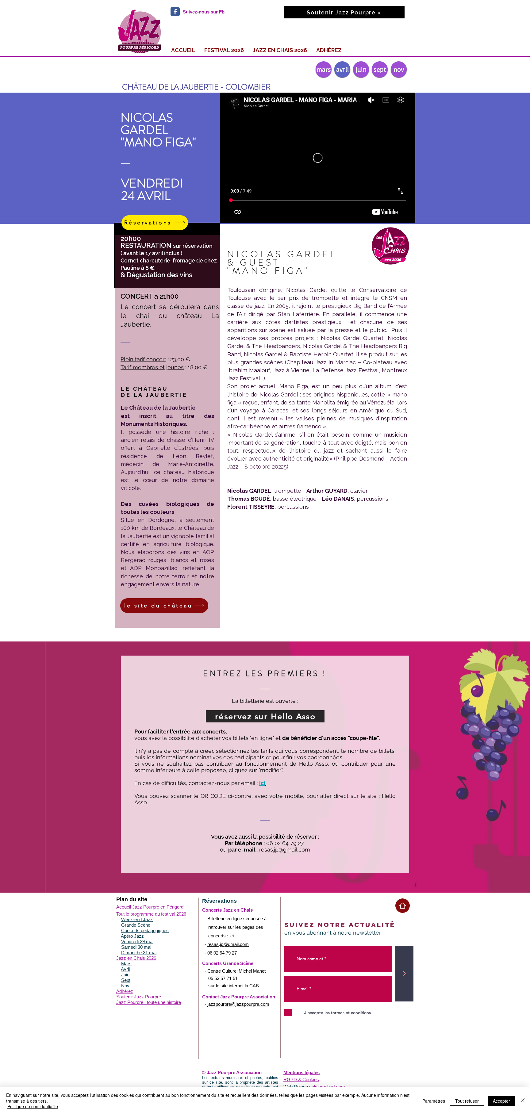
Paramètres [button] (433, 1101)
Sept (125, 980)
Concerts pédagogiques (145, 930)
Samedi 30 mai (136, 947)
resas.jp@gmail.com (284, 849)
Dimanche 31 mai (138, 952)
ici (231, 935)
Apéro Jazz (132, 936)
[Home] (402, 905)
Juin (125, 974)
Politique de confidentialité (32, 1106)
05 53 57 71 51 (223, 978)
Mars (126, 963)
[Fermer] (522, 1100)
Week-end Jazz (137, 919)
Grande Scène (135, 925)
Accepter (501, 1101)
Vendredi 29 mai (137, 941)
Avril (125, 969)
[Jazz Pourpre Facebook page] (175, 11)
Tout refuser (467, 1101)
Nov (125, 985)
